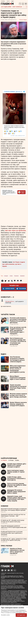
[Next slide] (26, 7)
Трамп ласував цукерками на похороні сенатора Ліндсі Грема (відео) (18, 387)
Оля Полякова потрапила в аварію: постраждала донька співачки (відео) (17, 359)
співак (11, 275)
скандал (6, 275)
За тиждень (4, 460)
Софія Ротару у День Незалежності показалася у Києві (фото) (16, 478)
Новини (4, 506)
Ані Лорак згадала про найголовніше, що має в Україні (13, 264)
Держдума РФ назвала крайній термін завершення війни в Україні (16, 491)
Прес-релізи (6, 546)
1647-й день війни (6, 6)
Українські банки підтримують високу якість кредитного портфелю (17, 551)
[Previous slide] (24, 7)
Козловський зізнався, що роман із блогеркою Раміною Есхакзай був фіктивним (18, 320)
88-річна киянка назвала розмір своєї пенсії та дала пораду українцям (18, 395)
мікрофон (22, 275)
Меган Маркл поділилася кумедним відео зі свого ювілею (17, 377)
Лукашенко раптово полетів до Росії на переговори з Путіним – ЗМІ (13, 515)
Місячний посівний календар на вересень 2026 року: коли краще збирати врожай (14, 509)
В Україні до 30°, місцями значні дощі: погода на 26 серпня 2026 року (12, 520)
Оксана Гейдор (23, 19)
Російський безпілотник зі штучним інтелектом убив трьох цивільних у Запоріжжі (11, 533)
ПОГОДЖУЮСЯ (21, 615)
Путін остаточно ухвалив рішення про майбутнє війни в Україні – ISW (16, 485)
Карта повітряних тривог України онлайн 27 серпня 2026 (15, 472)
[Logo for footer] (7, 566)
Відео (3, 354)
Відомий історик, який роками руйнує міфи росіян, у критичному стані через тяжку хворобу (16, 498)
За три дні (11, 460)
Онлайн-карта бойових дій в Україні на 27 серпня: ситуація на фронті (16, 465)
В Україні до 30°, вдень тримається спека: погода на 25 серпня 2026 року (14, 539)
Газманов (16, 275)
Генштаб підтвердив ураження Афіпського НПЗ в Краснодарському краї (13, 526)
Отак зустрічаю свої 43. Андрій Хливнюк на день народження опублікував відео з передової (18, 330)
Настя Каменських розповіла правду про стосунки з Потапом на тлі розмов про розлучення (18, 341)
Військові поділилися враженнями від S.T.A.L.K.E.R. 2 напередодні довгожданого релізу (17, 369)
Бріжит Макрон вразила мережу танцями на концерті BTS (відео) (18, 404)
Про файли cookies (5, 614)
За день (17, 460)
